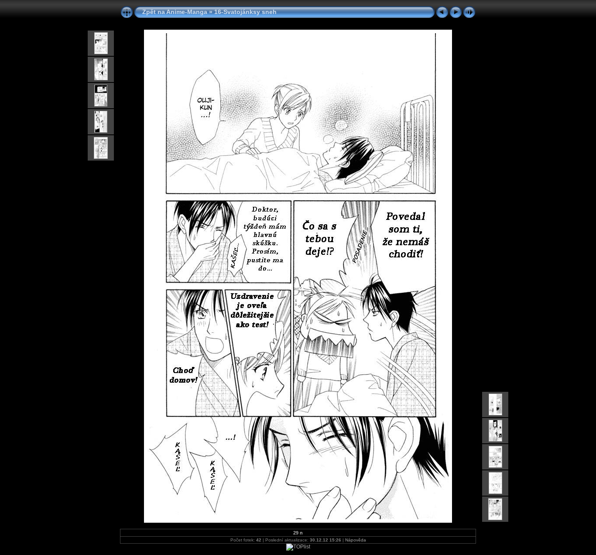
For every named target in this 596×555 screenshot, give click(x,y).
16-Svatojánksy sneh (245, 11)
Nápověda (355, 540)
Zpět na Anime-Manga (174, 11)
